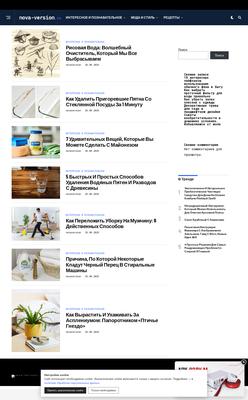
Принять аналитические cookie (65, 390)
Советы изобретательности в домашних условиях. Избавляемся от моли (202, 119)
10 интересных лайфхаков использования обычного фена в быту (203, 82)
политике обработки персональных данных (71, 382)
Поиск (183, 50)
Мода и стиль (143, 17)
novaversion (73, 64)
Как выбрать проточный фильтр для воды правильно (203, 93)
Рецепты (172, 17)
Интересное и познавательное (94, 17)
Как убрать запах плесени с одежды (199, 100)
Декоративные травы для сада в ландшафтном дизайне (202, 108)
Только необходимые (103, 390)
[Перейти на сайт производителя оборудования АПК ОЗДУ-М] (209, 379)
